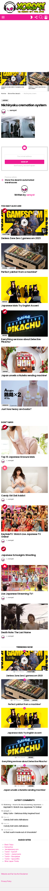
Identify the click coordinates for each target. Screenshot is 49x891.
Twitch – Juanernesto (13, 854)
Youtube (6, 234)
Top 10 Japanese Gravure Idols (18, 457)
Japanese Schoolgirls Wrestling (18, 555)
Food (4, 268)
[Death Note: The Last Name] (24, 617)
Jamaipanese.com (12, 849)
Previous (1, 81)
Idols (4, 302)
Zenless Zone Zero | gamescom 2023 (12, 87)
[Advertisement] (24, 45)
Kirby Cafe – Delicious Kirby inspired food (21, 813)
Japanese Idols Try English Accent (20, 305)
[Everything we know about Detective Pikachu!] (24, 323)
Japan (12, 268)
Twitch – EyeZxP (11, 852)
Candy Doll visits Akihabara (16, 819)
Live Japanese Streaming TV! (17, 593)
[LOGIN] (46, 17)
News (4, 335)
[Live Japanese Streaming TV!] (24, 578)
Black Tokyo (9, 845)
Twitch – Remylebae (12, 856)
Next (48, 81)
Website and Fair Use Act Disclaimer (14, 874)
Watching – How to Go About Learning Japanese (22, 804)
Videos (5, 405)
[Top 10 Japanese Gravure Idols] (24, 440)
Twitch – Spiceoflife (12, 859)
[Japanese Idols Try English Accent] (24, 290)
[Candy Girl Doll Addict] (24, 480)
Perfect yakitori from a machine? (37, 87)
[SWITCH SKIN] (31, 17)
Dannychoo (9, 847)
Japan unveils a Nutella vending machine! (24, 375)
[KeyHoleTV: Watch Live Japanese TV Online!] (24, 518)
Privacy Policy (6, 881)
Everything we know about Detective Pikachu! (21, 340)
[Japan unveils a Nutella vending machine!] (24, 360)
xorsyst (6, 811)
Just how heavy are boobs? (16, 409)
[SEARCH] (41, 17)
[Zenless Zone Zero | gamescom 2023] (13, 78)
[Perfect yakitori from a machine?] (24, 256)
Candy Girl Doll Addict (13, 495)
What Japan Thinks (12, 861)
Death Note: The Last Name (16, 632)
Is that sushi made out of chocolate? (20, 832)
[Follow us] (36, 17)
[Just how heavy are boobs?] (24, 393)
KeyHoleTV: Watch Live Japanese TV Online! (21, 535)
